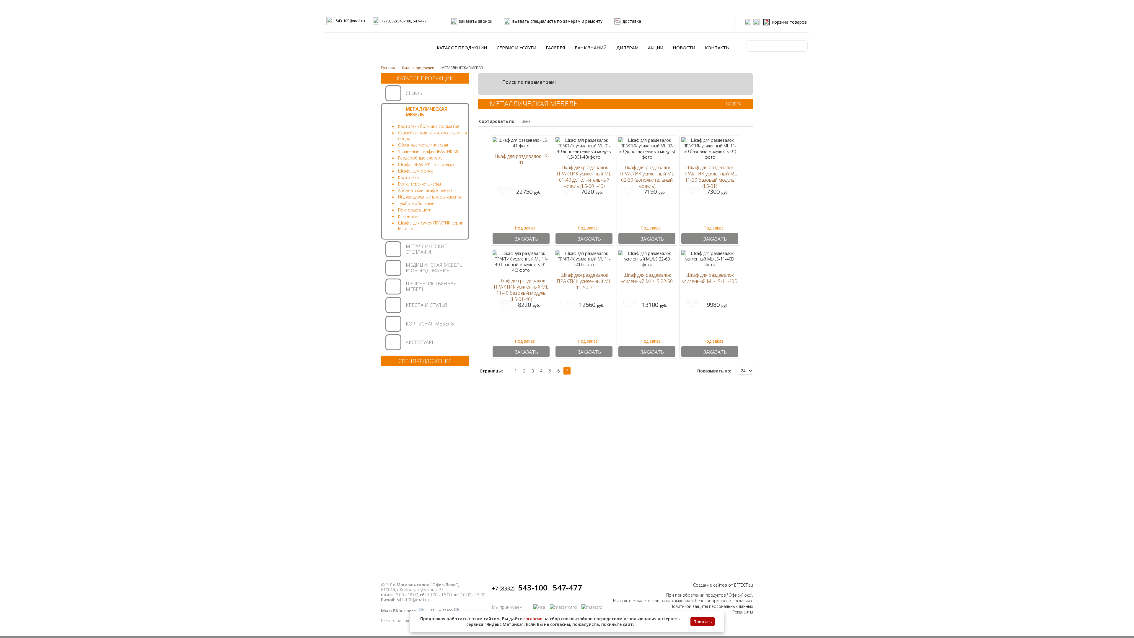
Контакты (717, 48)
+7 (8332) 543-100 (396, 21)
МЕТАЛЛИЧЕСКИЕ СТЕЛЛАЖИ (426, 249)
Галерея (555, 48)
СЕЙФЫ (414, 93)
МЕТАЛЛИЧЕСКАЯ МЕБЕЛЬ (426, 112)
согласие (532, 618)
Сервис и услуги (516, 48)
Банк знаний (591, 48)
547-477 (419, 21)
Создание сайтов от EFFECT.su (723, 585)
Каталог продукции (462, 48)
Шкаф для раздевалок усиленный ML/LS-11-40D (710, 278)
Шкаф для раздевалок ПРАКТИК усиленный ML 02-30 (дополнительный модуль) (647, 177)
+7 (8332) (520, 588)
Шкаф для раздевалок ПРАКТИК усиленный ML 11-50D (584, 281)
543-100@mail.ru (350, 20)
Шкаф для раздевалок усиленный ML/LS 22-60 (647, 278)
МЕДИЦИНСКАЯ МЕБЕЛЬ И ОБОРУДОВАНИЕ (434, 268)
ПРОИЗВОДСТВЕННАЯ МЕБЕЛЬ (431, 286)
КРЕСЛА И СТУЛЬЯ (426, 305)
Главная (388, 67)
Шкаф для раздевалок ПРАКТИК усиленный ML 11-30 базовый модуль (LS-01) (709, 177)
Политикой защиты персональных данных (711, 606)
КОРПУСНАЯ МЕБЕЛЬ (430, 323)
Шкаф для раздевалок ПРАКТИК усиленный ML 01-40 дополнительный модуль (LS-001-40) (584, 177)
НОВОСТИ (684, 48)
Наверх (733, 104)
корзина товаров (786, 22)
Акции (655, 48)
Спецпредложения (425, 360)
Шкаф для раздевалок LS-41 (521, 159)
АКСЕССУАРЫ (421, 342)
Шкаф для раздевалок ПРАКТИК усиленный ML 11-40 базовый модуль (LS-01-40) (521, 290)
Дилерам (627, 48)
